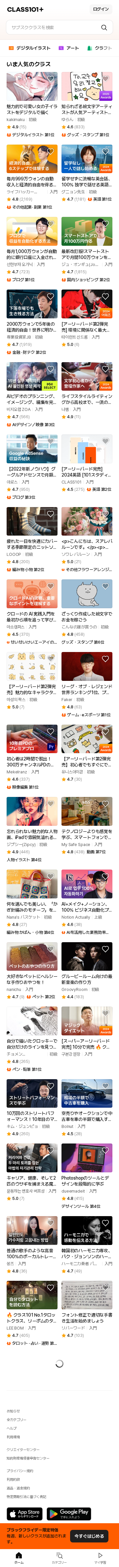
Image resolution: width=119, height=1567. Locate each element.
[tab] (30, 49)
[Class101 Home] (25, 9)
